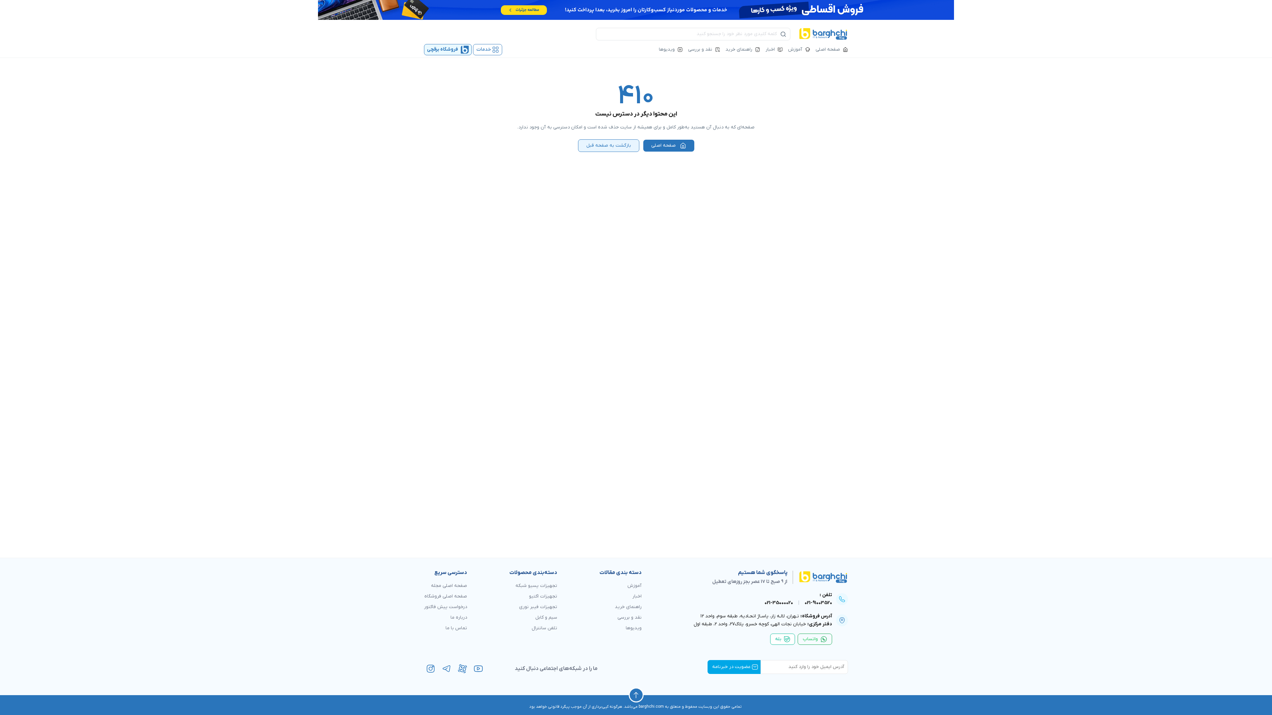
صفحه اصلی (828, 49)
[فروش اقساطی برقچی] (636, 10)
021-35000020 (779, 603)
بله (778, 639)
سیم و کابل (546, 617)
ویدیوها (667, 49)
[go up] (636, 695)
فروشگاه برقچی (442, 49)
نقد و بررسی (700, 49)
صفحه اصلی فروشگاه (445, 596)
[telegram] (446, 668)
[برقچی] (817, 577)
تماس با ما (456, 628)
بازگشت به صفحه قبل (608, 145)
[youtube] (478, 668)
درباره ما (458, 617)
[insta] (430, 668)
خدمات (483, 49)
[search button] (783, 34)
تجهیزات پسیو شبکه (536, 586)
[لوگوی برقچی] (823, 34)
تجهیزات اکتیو (543, 596)
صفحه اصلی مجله (449, 586)
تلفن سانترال (544, 628)
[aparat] (462, 668)
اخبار (770, 49)
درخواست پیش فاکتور (445, 607)
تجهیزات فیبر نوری (538, 607)
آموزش (795, 49)
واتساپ (810, 639)
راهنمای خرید (738, 49)
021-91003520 (818, 603)
